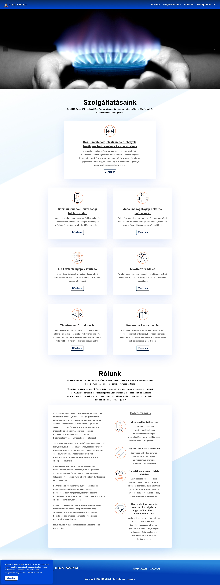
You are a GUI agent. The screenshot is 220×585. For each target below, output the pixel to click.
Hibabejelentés (204, 5)
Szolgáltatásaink (171, 5)
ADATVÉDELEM (140, 569)
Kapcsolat (189, 5)
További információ (34, 573)
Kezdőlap (155, 5)
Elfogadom (11, 578)
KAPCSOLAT (154, 569)
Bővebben (110, 171)
